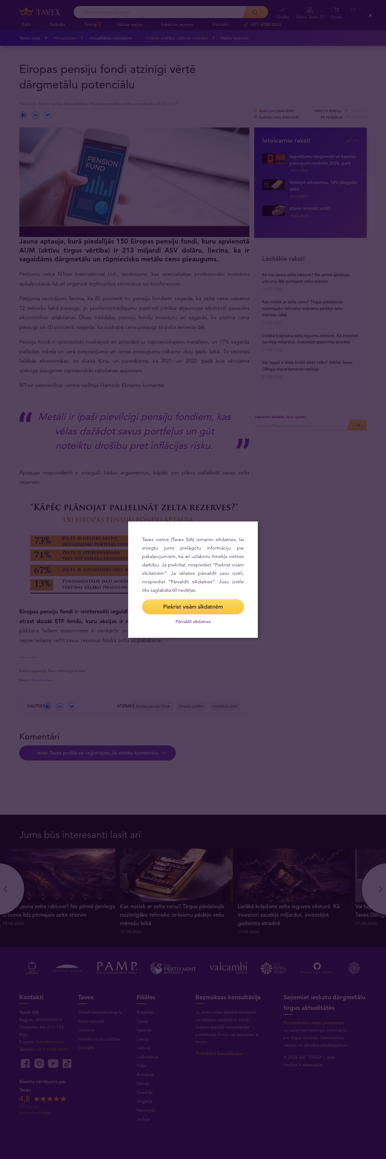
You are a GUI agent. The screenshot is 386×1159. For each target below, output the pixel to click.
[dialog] (193, 579)
